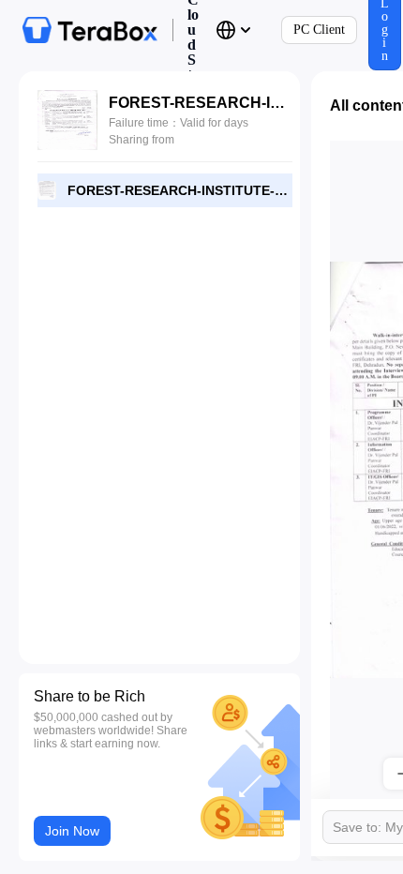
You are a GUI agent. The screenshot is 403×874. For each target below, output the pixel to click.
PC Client (319, 30)
